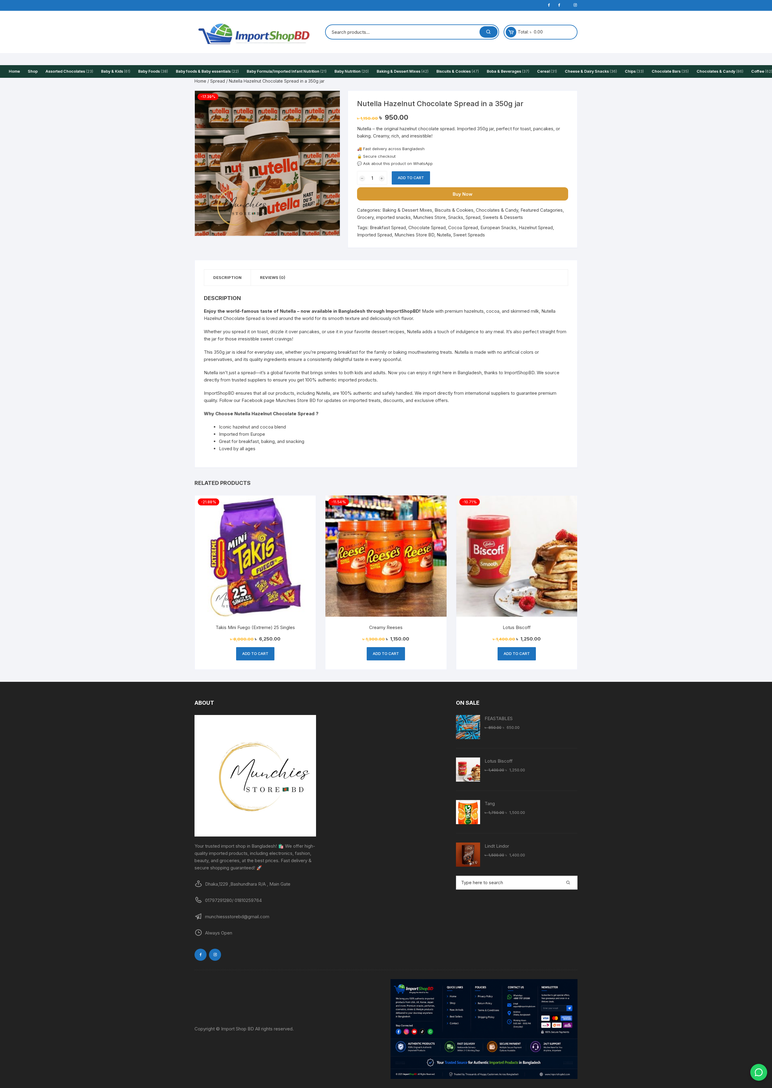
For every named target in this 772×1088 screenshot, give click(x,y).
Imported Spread (374, 235)
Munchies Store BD (414, 235)
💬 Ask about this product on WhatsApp (395, 163)
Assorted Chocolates (69, 71)
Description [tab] (227, 277)
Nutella (444, 235)
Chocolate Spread (427, 227)
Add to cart (411, 178)
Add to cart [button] (255, 653)
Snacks (455, 217)
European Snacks (498, 227)
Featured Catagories (541, 210)
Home (14, 71)
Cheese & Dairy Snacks (591, 71)
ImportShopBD (519, 372)
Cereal (547, 71)
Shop (33, 71)
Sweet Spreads (469, 235)
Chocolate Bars (670, 71)
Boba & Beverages (508, 71)
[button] (329, 101)
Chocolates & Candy (720, 71)
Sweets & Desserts (503, 217)
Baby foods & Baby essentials (207, 71)
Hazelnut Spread (536, 227)
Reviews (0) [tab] (272, 277)
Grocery (365, 217)
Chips (634, 71)
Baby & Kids (115, 71)
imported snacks (393, 217)
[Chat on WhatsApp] (758, 1072)
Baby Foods (153, 71)
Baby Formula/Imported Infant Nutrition (287, 71)
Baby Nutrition (351, 71)
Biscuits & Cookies (457, 71)
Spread (217, 81)
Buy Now (463, 194)
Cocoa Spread (463, 227)
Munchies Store (429, 217)
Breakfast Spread (388, 227)
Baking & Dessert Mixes (403, 71)
